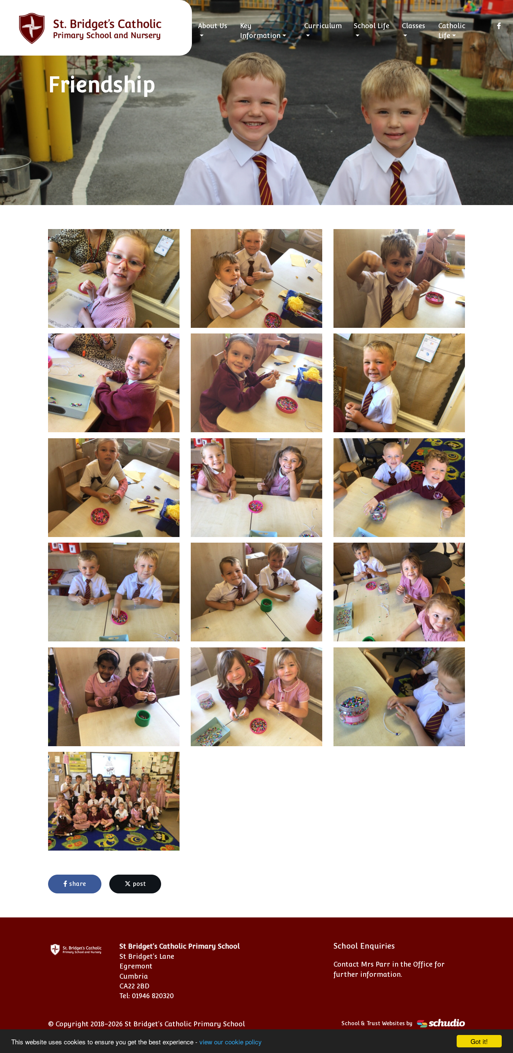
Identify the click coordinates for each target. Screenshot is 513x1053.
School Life (371, 26)
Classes (413, 26)
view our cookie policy (230, 1041)
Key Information (260, 30)
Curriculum (323, 26)
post (138, 883)
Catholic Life (451, 30)
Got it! (479, 1041)
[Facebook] (499, 26)
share (76, 883)
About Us (212, 26)
